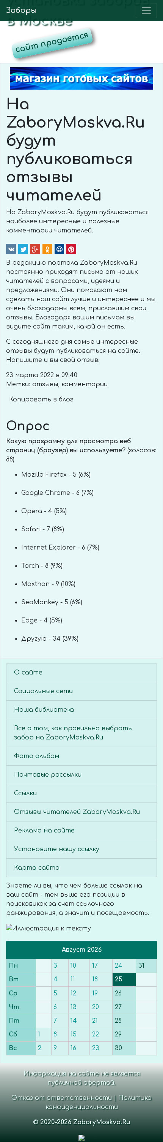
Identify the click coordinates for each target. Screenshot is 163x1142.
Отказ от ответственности (61, 1098)
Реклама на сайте (44, 830)
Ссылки (25, 793)
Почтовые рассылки (48, 774)
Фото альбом (36, 756)
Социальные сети (43, 691)
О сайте (28, 672)
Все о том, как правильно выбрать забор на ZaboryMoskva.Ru (73, 733)
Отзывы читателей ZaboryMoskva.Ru (77, 812)
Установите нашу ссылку (56, 849)
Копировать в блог (41, 399)
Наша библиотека (44, 709)
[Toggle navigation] (146, 10)
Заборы (21, 10)
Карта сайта (37, 867)
